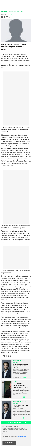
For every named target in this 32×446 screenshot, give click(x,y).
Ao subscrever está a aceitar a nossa (14, 436)
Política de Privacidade (21, 436)
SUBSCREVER (9, 443)
